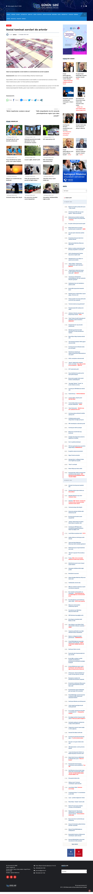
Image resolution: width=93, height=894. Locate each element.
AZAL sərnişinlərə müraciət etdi (76, 358)
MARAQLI (24, 18)
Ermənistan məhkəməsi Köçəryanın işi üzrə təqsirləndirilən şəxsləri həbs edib (76, 684)
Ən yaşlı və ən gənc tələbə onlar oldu (76, 742)
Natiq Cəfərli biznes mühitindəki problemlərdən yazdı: (76, 759)
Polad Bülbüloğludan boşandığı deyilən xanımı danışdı (68, 78)
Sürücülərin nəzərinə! (73, 573)
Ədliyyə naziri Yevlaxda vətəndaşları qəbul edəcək (75, 783)
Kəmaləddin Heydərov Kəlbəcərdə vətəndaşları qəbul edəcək (76, 835)
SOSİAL (59, 14)
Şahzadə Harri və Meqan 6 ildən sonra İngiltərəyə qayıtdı (76, 460)
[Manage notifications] (89, 891)
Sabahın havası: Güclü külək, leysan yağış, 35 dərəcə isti (77, 294)
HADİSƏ (8, 18)
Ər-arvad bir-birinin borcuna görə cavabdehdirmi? (77, 712)
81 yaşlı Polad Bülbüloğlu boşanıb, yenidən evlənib (81, 76)
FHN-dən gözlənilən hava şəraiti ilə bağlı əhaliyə (77, 446)
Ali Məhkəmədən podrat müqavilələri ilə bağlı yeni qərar (76, 419)
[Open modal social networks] (41, 100)
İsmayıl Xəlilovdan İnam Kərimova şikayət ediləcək (81, 126)
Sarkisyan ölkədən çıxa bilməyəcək (77, 701)
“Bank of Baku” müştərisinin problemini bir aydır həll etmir (76, 265)
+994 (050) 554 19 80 (40, 868)
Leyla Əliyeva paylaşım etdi (77, 533)
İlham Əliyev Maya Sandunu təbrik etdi (77, 337)
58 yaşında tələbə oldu (73, 778)
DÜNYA (34, 14)
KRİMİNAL (76, 14)
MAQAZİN (19, 18)
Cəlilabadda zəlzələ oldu (74, 582)
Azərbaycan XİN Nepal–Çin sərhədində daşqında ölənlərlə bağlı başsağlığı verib (76, 528)
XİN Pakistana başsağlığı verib (75, 615)
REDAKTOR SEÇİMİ (47, 14)
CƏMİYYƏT (30, 14)
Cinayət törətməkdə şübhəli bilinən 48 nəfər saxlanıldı (76, 824)
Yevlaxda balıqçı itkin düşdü (14, 197)
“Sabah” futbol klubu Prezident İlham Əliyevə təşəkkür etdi (76, 522)
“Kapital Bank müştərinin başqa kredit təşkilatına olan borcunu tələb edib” (76, 272)
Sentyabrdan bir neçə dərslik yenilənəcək (76, 325)
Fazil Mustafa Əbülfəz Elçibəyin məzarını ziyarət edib (80, 152)
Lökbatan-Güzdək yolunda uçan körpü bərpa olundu (76, 314)
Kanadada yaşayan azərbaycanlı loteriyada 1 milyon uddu (68, 101)
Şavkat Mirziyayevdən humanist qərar (76, 289)
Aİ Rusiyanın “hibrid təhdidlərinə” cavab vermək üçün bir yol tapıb (76, 673)
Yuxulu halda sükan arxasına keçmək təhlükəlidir (75, 403)
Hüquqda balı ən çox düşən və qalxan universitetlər (76, 259)
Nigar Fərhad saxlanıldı (74, 455)
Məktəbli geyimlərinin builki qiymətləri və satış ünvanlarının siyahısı (32, 141)
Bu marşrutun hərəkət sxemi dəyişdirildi (75, 517)
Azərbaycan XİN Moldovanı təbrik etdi (77, 389)
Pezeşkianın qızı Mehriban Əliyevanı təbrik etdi (75, 611)
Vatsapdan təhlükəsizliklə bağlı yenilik (76, 569)
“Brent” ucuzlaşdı (73, 464)
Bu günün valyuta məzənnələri (76, 451)
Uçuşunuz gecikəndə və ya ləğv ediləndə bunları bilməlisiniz (76, 631)
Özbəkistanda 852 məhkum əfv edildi (76, 308)
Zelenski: (77, 502)
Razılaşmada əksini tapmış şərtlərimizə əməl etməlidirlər (77, 765)
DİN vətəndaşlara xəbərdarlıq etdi (77, 423)
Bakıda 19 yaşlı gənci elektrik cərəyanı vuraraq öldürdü (76, 806)
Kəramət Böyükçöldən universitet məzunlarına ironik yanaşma (76, 840)
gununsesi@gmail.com (41, 870)
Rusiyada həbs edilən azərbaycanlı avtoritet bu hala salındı (77, 474)
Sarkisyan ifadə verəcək (74, 649)
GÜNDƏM (13, 14)
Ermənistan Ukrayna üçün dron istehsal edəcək (76, 238)
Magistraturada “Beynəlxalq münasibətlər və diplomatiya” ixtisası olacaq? (76, 813)
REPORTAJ (39, 14)
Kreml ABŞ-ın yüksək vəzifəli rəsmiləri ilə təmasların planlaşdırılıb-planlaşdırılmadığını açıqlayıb (76, 660)
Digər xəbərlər (75, 844)
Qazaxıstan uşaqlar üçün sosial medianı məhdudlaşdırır (75, 379)
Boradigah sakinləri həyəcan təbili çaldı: (77, 718)
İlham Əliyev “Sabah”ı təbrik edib (76, 801)
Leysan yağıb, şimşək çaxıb (32, 159)
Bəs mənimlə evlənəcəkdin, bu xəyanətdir (76, 594)
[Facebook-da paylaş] (15, 100)
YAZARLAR (71, 14)
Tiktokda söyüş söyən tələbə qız (76, 491)
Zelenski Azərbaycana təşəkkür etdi (76, 486)
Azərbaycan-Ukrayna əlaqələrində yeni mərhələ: (67, 130)
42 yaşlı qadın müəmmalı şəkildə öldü (76, 233)
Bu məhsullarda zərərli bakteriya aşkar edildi (77, 600)
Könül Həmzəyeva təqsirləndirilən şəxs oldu (77, 548)
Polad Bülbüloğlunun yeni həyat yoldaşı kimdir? (68, 152)
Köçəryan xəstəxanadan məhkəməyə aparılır (74, 605)
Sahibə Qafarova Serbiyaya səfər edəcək (76, 538)
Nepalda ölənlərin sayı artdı (75, 496)
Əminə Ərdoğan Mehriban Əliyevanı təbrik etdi (77, 578)
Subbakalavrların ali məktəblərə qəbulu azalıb (76, 284)
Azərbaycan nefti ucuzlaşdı (75, 427)
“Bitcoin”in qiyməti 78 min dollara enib (76, 553)
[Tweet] (30, 100)
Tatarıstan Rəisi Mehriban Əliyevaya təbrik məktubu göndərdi (77, 543)
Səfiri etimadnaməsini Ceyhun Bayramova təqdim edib (76, 254)
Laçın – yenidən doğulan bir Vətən (77, 797)
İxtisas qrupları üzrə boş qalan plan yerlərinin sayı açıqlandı (77, 299)
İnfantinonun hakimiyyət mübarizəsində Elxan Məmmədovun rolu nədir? (77, 353)
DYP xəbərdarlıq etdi (49, 139)
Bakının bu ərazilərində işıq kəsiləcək (75, 432)
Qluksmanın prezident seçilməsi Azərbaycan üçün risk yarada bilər (76, 218)
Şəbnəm (14, 34)
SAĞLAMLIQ (13, 18)
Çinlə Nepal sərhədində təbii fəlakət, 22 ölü (75, 620)
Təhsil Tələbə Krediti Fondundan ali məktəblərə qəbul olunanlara (77, 320)
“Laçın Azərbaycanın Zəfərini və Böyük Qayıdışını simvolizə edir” (76, 752)
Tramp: (76, 558)
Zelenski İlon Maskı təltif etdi (75, 732)
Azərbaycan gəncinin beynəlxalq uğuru (76, 737)
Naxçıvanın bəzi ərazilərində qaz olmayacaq (76, 819)
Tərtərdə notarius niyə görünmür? (77, 304)
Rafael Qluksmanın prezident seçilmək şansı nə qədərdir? (76, 228)
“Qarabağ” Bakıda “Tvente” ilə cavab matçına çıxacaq (75, 384)
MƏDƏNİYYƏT (65, 14)
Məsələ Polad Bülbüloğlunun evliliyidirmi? (75, 830)
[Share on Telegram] (36, 100)
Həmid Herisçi (77, 393)
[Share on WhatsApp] (9, 100)
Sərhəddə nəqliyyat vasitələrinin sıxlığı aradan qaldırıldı (76, 723)
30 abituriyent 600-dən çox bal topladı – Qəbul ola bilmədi (75, 212)
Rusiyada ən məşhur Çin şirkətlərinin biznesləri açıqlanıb (76, 678)
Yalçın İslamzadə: (76, 409)
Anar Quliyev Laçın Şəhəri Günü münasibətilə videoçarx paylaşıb (77, 626)
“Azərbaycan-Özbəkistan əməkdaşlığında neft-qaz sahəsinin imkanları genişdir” (76, 278)
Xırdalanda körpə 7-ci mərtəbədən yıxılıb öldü (77, 793)
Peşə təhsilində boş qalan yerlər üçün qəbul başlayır (76, 373)
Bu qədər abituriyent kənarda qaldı (76, 223)
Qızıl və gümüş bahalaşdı (75, 442)
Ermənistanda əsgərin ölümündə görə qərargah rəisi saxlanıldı (76, 690)
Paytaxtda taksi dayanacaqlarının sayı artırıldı (76, 654)
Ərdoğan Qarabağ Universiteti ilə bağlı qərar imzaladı (76, 437)
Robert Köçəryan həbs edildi (75, 468)
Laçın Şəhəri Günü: (75, 788)
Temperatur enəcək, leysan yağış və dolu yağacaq (76, 728)
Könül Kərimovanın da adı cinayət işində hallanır (76, 564)
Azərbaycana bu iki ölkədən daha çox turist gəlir (76, 347)
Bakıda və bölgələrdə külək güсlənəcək (75, 637)
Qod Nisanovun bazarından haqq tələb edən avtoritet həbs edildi (81, 104)
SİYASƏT (18, 14)
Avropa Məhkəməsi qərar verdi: (76, 668)
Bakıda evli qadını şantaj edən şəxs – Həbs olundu (76, 207)
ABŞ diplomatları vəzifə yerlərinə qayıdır (76, 747)
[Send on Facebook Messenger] (23, 100)
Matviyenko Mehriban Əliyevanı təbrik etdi (76, 243)
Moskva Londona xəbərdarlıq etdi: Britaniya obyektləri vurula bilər (76, 249)
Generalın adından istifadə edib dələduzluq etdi (76, 512)
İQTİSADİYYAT (24, 14)
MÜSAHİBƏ (54, 14)
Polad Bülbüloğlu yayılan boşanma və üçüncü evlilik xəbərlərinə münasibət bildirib (76, 696)
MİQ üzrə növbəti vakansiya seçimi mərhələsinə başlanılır (77, 587)
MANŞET (8, 14)
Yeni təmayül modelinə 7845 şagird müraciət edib (77, 342)
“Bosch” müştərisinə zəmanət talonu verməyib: (77, 364)
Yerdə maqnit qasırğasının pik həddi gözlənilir (76, 706)
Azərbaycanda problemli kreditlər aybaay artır (77, 414)
